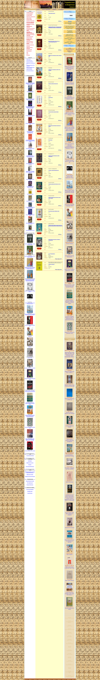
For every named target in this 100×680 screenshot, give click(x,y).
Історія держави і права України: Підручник (30, 187)
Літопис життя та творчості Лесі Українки (69, 413)
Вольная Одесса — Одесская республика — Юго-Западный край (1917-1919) (30, 84)
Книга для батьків (69, 482)
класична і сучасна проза (30, 20)
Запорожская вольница (69, 527)
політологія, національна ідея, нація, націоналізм (30, 22)
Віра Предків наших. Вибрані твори (53, 211)
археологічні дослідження (31, 28)
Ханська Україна (30, 357)
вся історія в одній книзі (30, 70)
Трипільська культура (29, 462)
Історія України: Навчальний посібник (69, 455)
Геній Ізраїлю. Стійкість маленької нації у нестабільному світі (30, 132)
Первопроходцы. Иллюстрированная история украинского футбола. (30, 156)
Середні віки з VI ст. (29, 60)
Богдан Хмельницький (29, 489)
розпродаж (28, 46)
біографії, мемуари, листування (29, 39)
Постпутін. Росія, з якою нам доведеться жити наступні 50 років (30, 391)
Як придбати (61, 9)
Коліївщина (30, 336)
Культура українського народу (69, 609)
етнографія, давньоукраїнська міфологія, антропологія (30, 32)
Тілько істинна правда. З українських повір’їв (30, 379)
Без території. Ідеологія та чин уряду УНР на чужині (30, 207)
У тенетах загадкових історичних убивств (69, 83)
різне (27, 52)
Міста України (69, 554)
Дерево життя (50, 97)
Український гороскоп (51, 13)
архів (27, 53)
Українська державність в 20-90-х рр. (69, 399)
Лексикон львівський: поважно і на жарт (30, 123)
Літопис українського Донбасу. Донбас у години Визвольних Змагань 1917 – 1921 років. (29, 439)
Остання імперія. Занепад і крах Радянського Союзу (30, 303)
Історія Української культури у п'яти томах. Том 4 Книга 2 (69, 593)
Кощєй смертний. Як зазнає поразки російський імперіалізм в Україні (30, 141)
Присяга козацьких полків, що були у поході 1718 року (30, 256)
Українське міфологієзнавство (53, 83)
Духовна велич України (30, 91)
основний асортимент (30, 12)
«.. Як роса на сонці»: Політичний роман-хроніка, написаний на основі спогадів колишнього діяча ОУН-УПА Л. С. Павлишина (69, 497)
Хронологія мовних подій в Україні (30, 179)
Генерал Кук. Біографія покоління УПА (30, 325)
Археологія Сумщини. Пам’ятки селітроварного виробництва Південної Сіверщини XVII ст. (30, 280)
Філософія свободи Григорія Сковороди (30, 149)
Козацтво (29, 464)
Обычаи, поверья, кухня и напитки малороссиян (69, 385)
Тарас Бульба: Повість (69, 580)
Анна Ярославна (29, 491)
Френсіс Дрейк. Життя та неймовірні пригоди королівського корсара (30, 314)
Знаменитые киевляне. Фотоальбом (69, 256)
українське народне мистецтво (30, 48)
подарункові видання (30, 36)
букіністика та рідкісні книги (31, 16)
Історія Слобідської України (69, 426)
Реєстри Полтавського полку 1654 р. (30, 215)
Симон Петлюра (29, 493)
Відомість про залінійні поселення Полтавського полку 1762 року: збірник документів (30, 268)
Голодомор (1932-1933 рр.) (30, 466)
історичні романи (29, 15)
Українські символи (51, 264)
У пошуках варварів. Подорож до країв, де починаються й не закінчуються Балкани (30, 416)
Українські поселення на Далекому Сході (30, 427)
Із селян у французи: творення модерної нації (30, 115)
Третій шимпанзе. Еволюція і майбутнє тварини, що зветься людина (29, 403)
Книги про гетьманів (30, 474)
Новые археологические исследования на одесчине (69, 541)
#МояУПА (29, 346)
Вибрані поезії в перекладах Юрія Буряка (30, 223)
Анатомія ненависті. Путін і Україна (30, 450)
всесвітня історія (29, 49)
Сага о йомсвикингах (51, 253)
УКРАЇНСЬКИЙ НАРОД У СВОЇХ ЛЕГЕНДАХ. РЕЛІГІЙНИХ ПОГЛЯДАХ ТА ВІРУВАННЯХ (55, 27)
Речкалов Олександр (30, 484)
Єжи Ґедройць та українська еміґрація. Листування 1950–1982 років (30, 172)
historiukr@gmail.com (70, 49)
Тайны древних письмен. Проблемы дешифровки (70, 440)
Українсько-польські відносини (30, 476)
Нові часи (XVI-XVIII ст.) (30, 61)
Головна (38, 9)
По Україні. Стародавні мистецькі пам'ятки (69, 468)
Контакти (56, 9)
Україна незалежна (29, 69)
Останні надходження (46, 9)
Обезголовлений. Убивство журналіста (30, 164)
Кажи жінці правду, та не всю (30, 230)
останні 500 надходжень (30, 455)
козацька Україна (29, 19)
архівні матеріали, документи (29, 26)
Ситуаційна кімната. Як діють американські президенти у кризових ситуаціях (30, 107)
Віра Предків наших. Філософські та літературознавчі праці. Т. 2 (54, 41)
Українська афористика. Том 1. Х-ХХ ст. (69, 372)
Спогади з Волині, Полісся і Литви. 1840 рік (30, 291)
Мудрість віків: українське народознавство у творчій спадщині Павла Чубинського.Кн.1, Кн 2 (55, 226)
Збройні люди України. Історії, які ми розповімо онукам (30, 99)
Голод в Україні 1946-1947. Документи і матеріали (69, 513)
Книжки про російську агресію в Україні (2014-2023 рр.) (30, 472)
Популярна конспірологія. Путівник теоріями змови (30, 244)
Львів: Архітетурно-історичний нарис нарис (69, 567)
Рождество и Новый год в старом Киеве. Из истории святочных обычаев (69, 68)
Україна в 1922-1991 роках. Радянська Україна (30, 67)
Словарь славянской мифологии (53, 170)
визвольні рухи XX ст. (30, 41)
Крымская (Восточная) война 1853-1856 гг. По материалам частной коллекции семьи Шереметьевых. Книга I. (69, 354)
